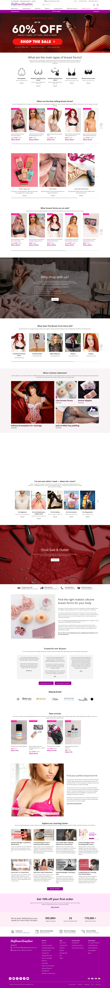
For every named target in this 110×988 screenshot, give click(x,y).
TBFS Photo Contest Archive (48, 973)
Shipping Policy (87, 984)
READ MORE (55, 889)
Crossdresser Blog (82, 1)
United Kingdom (92, 950)
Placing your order (46, 950)
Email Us (34, 1)
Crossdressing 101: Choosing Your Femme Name (87, 873)
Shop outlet (55, 559)
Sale (61, 955)
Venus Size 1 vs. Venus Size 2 (20, 872)
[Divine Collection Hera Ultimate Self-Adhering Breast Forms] (37, 120)
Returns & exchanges (47, 958)
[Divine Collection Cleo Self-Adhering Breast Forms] (91, 225)
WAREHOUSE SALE (86, 8)
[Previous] (97, 172)
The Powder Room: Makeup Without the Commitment (64, 843)
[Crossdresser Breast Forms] (19, 342)
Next (107, 33)
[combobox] (62, 4)
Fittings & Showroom (47, 968)
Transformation (26, 8)
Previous (3, 33)
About (75, 1)
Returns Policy (98, 984)
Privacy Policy (80, 984)
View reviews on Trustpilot (63, 683)
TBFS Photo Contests (72, 8)
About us (55, 299)
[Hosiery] (73, 342)
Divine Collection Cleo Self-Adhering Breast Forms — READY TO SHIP (37, 748)
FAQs (93, 984)
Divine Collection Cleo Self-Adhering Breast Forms (89, 240)
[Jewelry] (91, 342)
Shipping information (47, 955)
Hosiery (73, 354)
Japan (89, 953)
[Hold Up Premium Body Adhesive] (19, 732)
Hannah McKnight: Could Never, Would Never (21, 843)
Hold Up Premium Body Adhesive (19, 746)
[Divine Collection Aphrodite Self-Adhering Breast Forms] (73, 120)
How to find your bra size (78, 948)
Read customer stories (46, 683)
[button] (97, 4)
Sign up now (55, 907)
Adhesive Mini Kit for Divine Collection (71, 747)
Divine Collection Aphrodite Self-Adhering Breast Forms (72, 134)
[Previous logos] (18, 699)
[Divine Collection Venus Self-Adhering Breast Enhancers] (91, 120)
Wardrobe (37, 8)
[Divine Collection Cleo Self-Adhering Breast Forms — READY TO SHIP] (37, 732)
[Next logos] (92, 699)
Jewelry (91, 354)
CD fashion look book (47, 945)
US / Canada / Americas (93, 942)
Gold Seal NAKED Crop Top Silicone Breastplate (17, 134)
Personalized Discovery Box (53, 746)
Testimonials (45, 963)
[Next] (97, 176)
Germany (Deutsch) (92, 948)
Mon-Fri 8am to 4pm (24, 1)
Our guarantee (45, 953)
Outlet (95, 8)
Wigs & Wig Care (55, 354)
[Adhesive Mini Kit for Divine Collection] (73, 732)
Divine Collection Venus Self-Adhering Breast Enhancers (90, 134)
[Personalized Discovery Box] (55, 732)
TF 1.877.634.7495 (15, 1)
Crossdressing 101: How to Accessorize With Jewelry (42, 843)
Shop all (24, 195)
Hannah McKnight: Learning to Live (65, 873)
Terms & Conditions (72, 984)
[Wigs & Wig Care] (55, 342)
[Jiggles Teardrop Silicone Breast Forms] (55, 120)
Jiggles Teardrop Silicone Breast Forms (54, 134)
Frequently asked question (48, 948)
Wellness (47, 8)
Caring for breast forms (77, 945)
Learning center (75, 942)
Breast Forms (14, 8)
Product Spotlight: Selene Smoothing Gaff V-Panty (86, 843)
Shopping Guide (63, 953)
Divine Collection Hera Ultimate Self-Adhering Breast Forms (36, 134)
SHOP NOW (55, 460)
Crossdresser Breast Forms (19, 354)
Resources (44, 960)
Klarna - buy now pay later (48, 965)
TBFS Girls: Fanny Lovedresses (43, 872)
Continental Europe (92, 945)
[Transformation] (37, 342)
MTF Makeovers (45, 971)
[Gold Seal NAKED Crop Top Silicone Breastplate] (19, 120)
